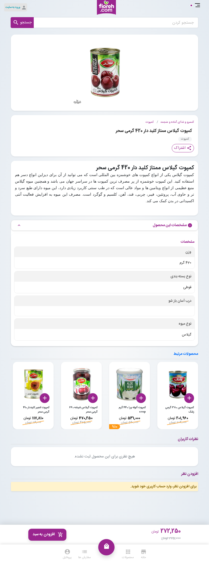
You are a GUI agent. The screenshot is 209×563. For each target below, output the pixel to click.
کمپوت (150, 122)
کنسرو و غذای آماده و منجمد (177, 122)
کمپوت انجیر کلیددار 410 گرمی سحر (36, 409)
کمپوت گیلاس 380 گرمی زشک (179, 409)
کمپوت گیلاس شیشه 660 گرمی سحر (83, 409)
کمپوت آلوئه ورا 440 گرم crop (132, 409)
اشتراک (183, 148)
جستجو (22, 22)
